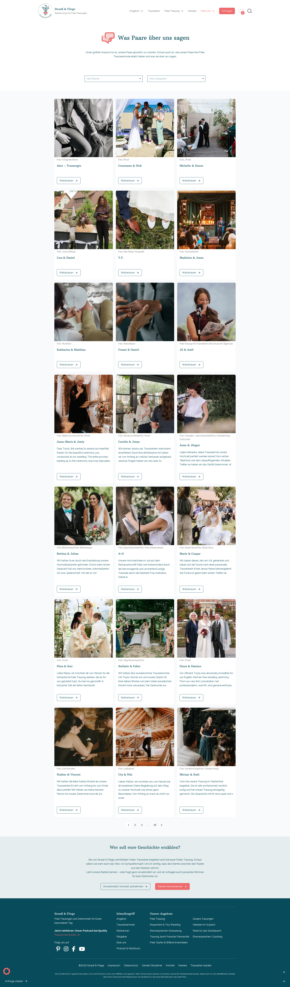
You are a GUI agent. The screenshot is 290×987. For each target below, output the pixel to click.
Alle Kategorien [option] (157, 78)
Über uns (206, 11)
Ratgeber (121, 936)
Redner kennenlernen (170, 886)
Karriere (192, 11)
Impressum (114, 965)
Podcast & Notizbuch (128, 948)
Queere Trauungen (203, 918)
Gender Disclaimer (152, 965)
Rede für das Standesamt (207, 930)
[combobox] (114, 79)
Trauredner (154, 11)
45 (155, 825)
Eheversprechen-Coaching (207, 936)
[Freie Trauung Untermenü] (182, 11)
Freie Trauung (171, 11)
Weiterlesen (66, 180)
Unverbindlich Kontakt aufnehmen (123, 886)
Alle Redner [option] (93, 78)
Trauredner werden (200, 965)
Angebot (134, 11)
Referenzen (122, 930)
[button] (6, 971)
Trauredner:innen (125, 924)
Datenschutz (131, 965)
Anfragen (227, 11)
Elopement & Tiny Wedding (165, 924)
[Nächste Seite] (162, 825)
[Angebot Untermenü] (142, 11)
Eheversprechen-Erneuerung (166, 930)
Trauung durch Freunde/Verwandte (169, 936)
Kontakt (170, 965)
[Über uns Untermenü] (213, 11)
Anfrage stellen (14, 981)
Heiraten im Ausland (204, 924)
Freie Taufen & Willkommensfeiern (169, 942)
